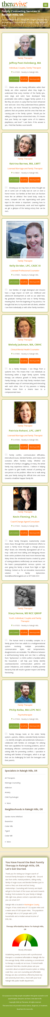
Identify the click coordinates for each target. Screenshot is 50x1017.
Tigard (7, 831)
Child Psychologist (11, 797)
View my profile (35, 79)
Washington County (31, 904)
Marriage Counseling (12, 783)
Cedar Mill (8, 836)
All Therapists (10, 778)
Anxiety (7, 792)
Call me (24, 79)
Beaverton (9, 821)
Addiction (8, 787)
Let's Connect (14, 79)
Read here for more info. (25, 1009)
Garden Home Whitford (13, 816)
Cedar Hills (9, 826)
